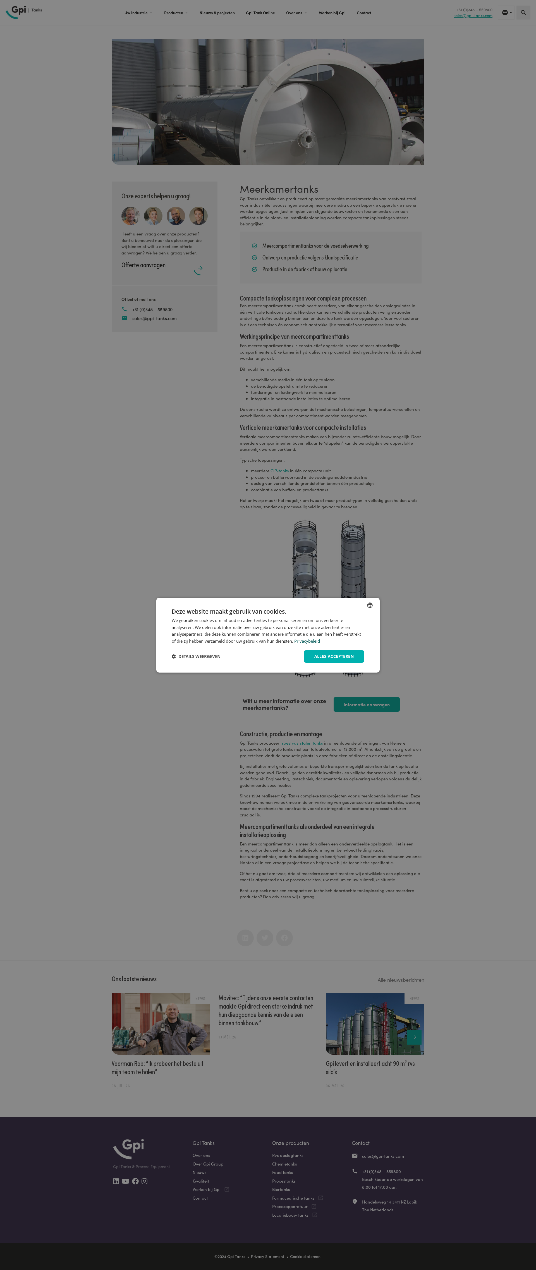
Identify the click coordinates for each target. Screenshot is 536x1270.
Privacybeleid (307, 641)
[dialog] (268, 634)
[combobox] (370, 605)
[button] (196, 656)
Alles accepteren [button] (334, 656)
